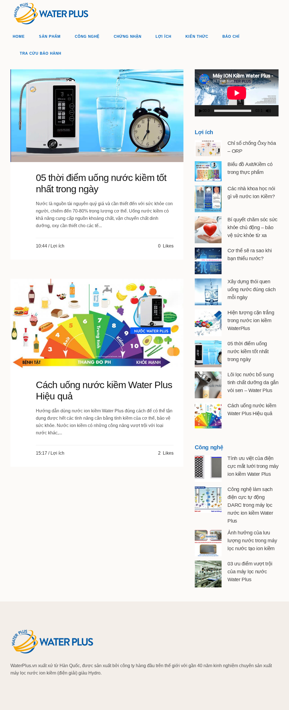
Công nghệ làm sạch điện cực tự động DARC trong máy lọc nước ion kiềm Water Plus (250, 505)
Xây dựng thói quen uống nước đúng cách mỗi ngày (251, 289)
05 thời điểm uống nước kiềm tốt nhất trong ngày (248, 351)
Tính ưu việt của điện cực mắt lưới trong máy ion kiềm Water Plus (252, 466)
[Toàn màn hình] (276, 111)
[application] (237, 92)
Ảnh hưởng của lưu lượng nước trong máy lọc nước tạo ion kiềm (252, 540)
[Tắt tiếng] (268, 111)
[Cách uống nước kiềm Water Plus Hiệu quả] (96, 324)
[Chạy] (200, 111)
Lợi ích (57, 246)
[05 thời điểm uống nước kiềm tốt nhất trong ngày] (96, 115)
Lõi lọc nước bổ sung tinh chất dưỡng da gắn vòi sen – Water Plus (252, 382)
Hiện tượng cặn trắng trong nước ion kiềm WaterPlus (250, 320)
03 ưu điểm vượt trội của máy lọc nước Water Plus (249, 571)
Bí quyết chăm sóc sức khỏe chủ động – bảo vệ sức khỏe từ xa (252, 227)
